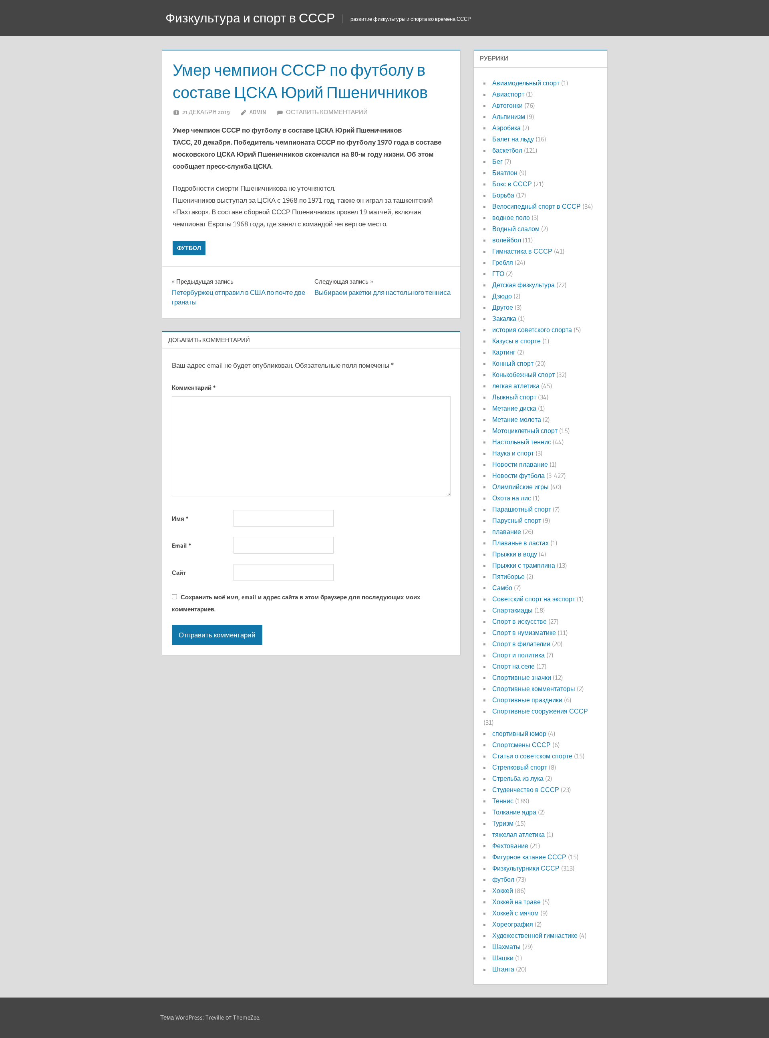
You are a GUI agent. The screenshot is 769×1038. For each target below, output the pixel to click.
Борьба (503, 195)
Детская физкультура (523, 285)
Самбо (502, 588)
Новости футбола (518, 476)
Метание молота (516, 419)
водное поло (511, 218)
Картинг (503, 352)
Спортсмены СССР (521, 745)
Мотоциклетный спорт (525, 431)
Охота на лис (511, 498)
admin (258, 112)
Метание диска (514, 408)
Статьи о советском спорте (532, 756)
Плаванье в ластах (520, 543)
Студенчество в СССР (525, 790)
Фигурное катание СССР (529, 857)
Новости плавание (520, 464)
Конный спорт (512, 363)
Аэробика (506, 128)
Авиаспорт (508, 94)
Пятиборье (508, 576)
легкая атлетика (516, 386)
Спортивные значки (521, 677)
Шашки (502, 958)
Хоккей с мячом (515, 913)
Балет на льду (513, 139)
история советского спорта (532, 330)
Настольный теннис (521, 442)
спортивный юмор (519, 734)
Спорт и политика (518, 655)
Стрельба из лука (518, 778)
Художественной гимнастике (535, 935)
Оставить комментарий (327, 112)
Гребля (502, 262)
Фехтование (510, 846)
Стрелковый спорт (519, 767)
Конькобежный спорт (523, 375)
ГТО (498, 274)
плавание (506, 532)
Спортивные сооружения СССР (540, 711)
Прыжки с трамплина (523, 565)
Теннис (502, 801)
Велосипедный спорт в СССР (536, 206)
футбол (189, 248)
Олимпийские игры (520, 487)
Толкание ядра (514, 812)
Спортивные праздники (527, 700)
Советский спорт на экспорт (533, 599)
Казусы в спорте (516, 341)
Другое (502, 307)
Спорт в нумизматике (524, 633)
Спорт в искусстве (519, 621)
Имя (180, 518)
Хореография (512, 924)
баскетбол (507, 150)
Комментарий (193, 387)
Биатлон (504, 173)
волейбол (506, 240)
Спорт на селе (513, 666)
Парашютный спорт (521, 509)
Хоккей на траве (516, 902)
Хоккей (502, 891)
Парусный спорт (516, 520)
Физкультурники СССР (526, 868)
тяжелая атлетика (518, 834)
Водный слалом (516, 229)
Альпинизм (508, 117)
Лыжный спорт (514, 397)
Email (181, 545)
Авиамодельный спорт (526, 83)
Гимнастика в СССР (522, 251)
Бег (497, 161)
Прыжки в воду (514, 554)
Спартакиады (512, 610)
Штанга (503, 969)
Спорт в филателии (521, 644)
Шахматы (506, 947)
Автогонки (507, 105)
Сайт (179, 572)
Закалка (504, 318)
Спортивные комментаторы (533, 689)
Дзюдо (502, 296)
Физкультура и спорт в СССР (250, 18)
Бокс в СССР (512, 184)
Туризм (502, 823)
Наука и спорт (513, 453)
